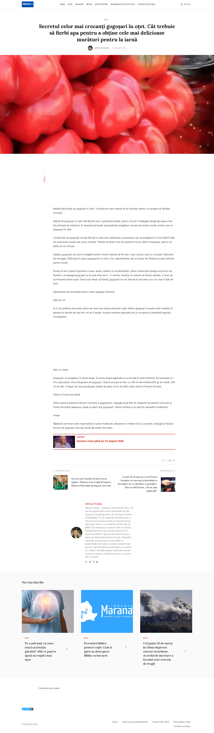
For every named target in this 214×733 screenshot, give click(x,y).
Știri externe (101, 4)
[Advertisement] (114, 182)
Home (62, 4)
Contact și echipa (146, 4)
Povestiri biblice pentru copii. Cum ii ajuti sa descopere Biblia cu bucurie (98, 649)
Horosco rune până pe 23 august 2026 (100, 441)
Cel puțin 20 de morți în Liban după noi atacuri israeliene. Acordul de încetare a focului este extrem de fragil (158, 653)
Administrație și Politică (123, 4)
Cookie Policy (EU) (160, 722)
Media (89, 4)
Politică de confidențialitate (135, 722)
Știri (70, 4)
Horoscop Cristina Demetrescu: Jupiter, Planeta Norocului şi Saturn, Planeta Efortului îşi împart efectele (91, 482)
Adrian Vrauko (101, 48)
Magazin (79, 4)
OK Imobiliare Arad (182, 722)
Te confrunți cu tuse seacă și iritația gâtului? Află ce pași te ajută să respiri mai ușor (40, 651)
